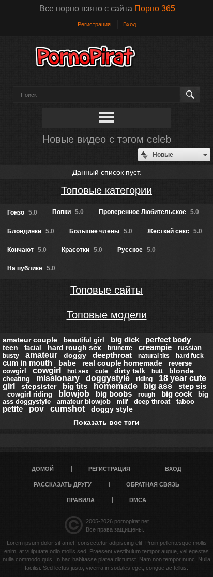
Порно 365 (154, 8)
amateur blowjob (84, 401)
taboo (185, 401)
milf (122, 401)
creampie (155, 347)
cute (101, 371)
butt (157, 371)
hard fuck (190, 355)
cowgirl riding (29, 394)
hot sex (78, 371)
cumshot (67, 408)
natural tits (154, 355)
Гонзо (22, 212)
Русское (136, 249)
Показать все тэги (106, 422)
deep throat (152, 401)
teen (10, 347)
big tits (75, 386)
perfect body (168, 339)
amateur (41, 355)
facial (32, 348)
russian (190, 348)
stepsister (38, 386)
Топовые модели (107, 315)
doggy (75, 355)
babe (67, 363)
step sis (192, 386)
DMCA (137, 500)
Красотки (82, 249)
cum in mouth (27, 362)
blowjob (73, 393)
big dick (125, 339)
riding (144, 379)
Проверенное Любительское (149, 212)
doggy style (112, 409)
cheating (16, 379)
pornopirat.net (131, 521)
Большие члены (100, 231)
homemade (116, 386)
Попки (68, 212)
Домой (43, 469)
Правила (81, 500)
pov (36, 408)
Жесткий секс (174, 231)
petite (13, 408)
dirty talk (129, 371)
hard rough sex (74, 347)
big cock (176, 393)
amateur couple (30, 340)
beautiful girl (84, 340)
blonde (181, 371)
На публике (31, 268)
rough (146, 394)
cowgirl (47, 370)
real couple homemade (122, 363)
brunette (120, 348)
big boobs (114, 393)
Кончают (27, 249)
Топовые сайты (106, 290)
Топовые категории (106, 190)
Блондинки (30, 231)
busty (11, 355)
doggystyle (108, 378)
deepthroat (112, 355)
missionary (58, 378)
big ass (158, 386)
